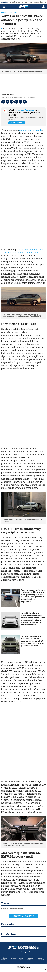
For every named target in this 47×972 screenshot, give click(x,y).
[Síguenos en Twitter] (21, 952)
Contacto (14, 958)
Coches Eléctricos (9, 12)
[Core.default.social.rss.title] (30, 952)
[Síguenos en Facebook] (17, 952)
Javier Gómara (9, 95)
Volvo (3, 909)
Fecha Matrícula (41, 958)
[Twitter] (7, 102)
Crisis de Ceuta (15, 2)
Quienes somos (4, 958)
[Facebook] (3, 102)
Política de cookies (30, 958)
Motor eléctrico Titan (36, 2)
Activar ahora (16, 123)
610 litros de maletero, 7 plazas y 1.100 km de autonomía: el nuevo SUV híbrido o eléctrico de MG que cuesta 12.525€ (32, 641)
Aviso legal (21, 958)
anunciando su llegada (30, 130)
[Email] (25, 102)
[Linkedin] (12, 102)
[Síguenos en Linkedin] (26, 952)
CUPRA (24, 2)
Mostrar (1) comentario (23, 916)
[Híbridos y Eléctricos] (23, 947)
